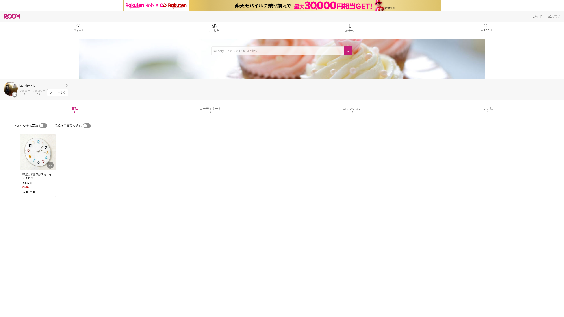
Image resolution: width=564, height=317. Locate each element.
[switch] (43, 125)
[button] (11, 89)
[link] (38, 152)
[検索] (348, 50)
